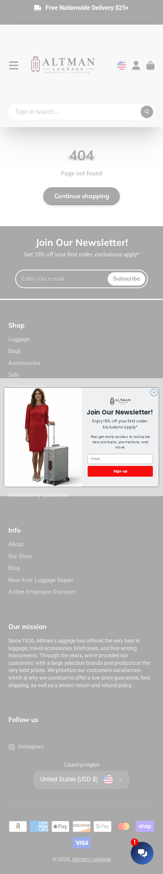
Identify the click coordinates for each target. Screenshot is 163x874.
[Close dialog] (153, 392)
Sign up (120, 471)
